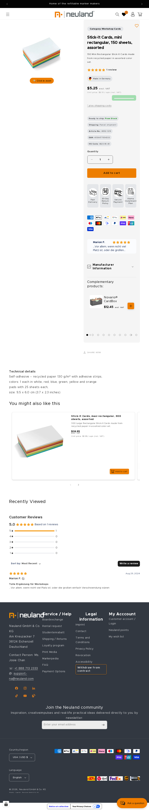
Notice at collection (59, 806)
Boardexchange (52, 619)
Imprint (80, 624)
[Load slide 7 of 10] (120, 335)
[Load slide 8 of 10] (125, 335)
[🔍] (41, 52)
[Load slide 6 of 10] (114, 335)
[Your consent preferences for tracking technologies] (6, 804)
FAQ (45, 665)
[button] (8, 14)
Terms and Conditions (83, 640)
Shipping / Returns (54, 639)
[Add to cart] (131, 306)
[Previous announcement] (7, 4)
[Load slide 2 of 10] (92, 335)
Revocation (83, 655)
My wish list (116, 636)
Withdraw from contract (88, 669)
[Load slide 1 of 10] (87, 335)
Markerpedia (50, 658)
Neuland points (119, 630)
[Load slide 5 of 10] (109, 335)
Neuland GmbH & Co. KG (32, 789)
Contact (81, 631)
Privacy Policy (84, 649)
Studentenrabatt (53, 632)
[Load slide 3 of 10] (98, 335)
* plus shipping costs (99, 105)
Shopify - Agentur (15, 792)
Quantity (92, 151)
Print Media (49, 652)
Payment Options (53, 671)
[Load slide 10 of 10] (136, 335)
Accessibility (84, 662)
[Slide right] (132, 335)
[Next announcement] (142, 4)
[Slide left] (70, 485)
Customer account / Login (122, 621)
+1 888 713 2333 (26, 668)
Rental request (52, 626)
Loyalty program (53, 645)
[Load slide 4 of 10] (103, 335)
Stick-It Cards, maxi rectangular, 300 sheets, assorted (96, 417)
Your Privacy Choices (81, 806)
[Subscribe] (103, 725)
